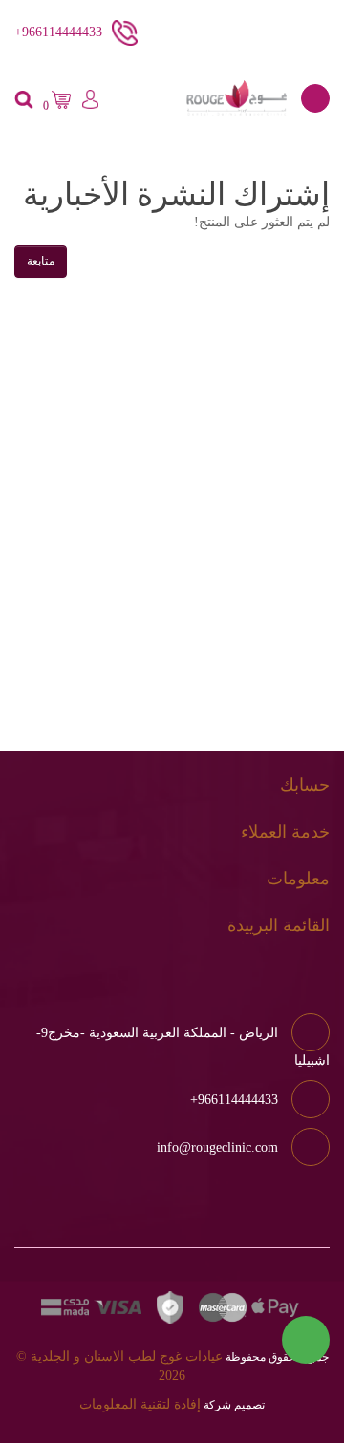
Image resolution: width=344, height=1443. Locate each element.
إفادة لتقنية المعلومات (140, 1404)
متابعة (40, 260)
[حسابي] (89, 102)
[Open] (315, 98)
